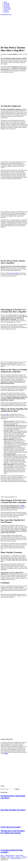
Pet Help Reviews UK (6, 14)
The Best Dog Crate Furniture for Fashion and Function (13, 832)
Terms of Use (10, 856)
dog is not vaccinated (14, 273)
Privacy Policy (19, 855)
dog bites (6, 414)
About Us (17, 856)
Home (2, 855)
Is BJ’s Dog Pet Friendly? (11, 827)
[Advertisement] (14, 30)
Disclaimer (3, 856)
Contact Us (24, 856)
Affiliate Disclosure (10, 855)
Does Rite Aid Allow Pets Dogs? (13, 810)
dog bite (22, 505)
